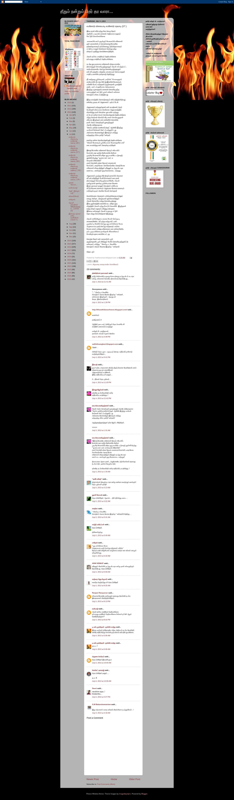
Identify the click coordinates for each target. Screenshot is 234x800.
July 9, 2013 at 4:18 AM (101, 713)
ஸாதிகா (95, 509)
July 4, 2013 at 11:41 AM (101, 282)
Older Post (134, 779)
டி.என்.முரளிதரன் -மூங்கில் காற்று (104, 627)
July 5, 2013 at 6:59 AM (101, 572)
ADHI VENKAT (98, 563)
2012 (69, 109)
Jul (70, 134)
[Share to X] (92, 261)
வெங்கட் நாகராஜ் (98, 670)
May (71, 128)
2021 (69, 263)
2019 (69, 257)
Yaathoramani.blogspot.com (73, 87)
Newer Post (93, 779)
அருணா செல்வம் (98, 656)
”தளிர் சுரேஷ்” (97, 479)
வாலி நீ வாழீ (73, 188)
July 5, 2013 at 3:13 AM (101, 488)
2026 (69, 279)
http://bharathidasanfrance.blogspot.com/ (109, 310)
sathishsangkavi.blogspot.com (105, 344)
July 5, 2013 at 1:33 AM (101, 472)
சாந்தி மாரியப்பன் (98, 524)
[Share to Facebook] (94, 261)
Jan (71, 115)
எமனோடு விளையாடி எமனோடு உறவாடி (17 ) (74, 149)
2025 (69, 276)
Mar (71, 121)
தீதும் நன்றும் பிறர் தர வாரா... (86, 11)
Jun (71, 131)
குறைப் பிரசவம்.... (73, 184)
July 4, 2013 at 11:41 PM (101, 398)
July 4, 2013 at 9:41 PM (101, 357)
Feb (71, 118)
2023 (69, 269)
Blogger (144, 794)
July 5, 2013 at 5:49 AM (101, 535)
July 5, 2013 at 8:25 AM (101, 585)
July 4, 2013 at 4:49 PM (101, 337)
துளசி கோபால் (97, 495)
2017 (69, 250)
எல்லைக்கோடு (74, 196)
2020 (69, 260)
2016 (69, 247)
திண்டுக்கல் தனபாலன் (100, 273)
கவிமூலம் (72, 199)
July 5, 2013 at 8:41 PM (101, 620)
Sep (71, 227)
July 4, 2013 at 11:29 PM (101, 382)
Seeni (94, 688)
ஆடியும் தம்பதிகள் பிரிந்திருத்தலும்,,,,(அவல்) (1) (74, 207)
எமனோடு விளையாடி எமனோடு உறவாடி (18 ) (74, 158)
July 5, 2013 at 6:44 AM (101, 556)
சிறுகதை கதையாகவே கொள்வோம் (105, 264)
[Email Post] (130, 258)
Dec (71, 237)
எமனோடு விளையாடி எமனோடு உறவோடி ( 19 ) (75, 167)
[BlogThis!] (90, 261)
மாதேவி (95, 543)
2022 (69, 266)
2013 (69, 112)
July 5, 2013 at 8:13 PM (101, 601)
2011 (69, 106)
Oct (70, 230)
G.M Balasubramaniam (101, 704)
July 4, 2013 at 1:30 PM (101, 302)
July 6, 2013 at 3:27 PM (101, 697)
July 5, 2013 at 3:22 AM (101, 501)
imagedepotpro (125, 794)
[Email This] (88, 261)
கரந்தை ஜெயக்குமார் (99, 579)
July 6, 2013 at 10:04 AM (101, 663)
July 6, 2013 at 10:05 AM (101, 681)
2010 (69, 102)
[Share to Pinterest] (97, 261)
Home (114, 779)
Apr (70, 125)
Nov (71, 233)
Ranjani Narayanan (100, 593)
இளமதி (95, 365)
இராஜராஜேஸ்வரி (98, 390)
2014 (69, 241)
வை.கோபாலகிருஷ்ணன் (100, 406)
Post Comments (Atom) (106, 784)
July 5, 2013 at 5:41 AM (101, 517)
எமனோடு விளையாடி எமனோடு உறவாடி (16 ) (74, 140)
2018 (69, 253)
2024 (69, 273)
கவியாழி (95, 609)
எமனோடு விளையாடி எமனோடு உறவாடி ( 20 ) (74, 176)
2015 (69, 244)
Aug (71, 224)
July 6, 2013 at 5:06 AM (101, 636)
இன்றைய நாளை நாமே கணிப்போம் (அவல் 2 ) (74, 217)
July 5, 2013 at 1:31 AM (101, 430)
